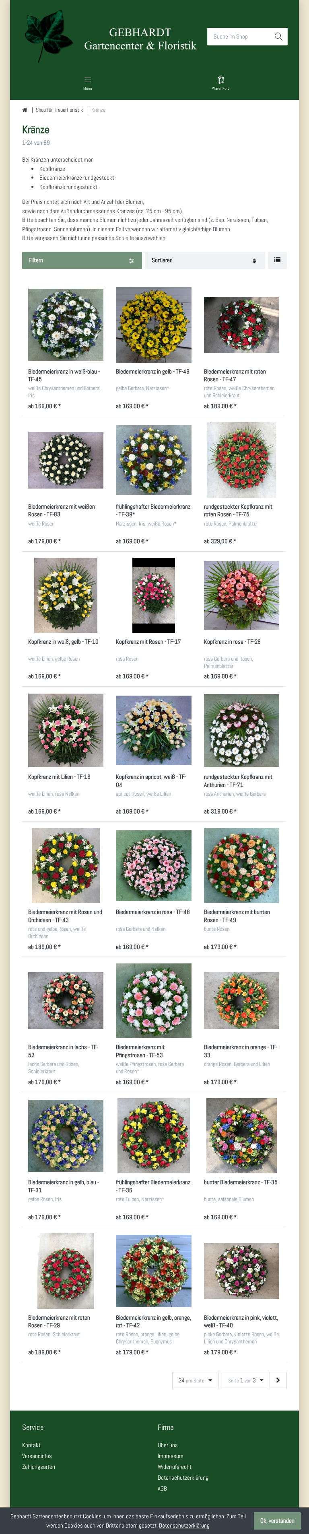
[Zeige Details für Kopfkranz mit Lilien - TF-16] (65, 730)
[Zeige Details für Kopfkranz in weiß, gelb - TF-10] (65, 595)
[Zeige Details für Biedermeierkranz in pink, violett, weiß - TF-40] (241, 1270)
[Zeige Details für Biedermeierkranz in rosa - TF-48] (153, 865)
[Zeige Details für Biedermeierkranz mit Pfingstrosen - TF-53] (153, 1000)
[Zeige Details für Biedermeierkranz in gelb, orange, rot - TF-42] (153, 1270)
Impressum (170, 1456)
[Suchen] (279, 36)
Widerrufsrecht (175, 1466)
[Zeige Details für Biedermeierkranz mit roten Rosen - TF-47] (241, 324)
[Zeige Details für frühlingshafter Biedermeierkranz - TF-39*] (153, 459)
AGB (162, 1488)
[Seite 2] (278, 1380)
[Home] (24, 110)
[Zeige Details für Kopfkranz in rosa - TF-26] (241, 595)
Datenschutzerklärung (183, 1477)
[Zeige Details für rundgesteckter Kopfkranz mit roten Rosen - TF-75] (241, 459)
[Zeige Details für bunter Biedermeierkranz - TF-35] (241, 1135)
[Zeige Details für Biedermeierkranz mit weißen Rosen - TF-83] (65, 459)
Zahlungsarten (38, 1466)
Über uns (168, 1445)
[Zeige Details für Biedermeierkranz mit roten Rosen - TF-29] (65, 1270)
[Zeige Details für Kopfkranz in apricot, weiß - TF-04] (153, 730)
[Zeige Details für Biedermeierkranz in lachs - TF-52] (65, 1000)
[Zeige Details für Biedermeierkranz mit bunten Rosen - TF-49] (241, 865)
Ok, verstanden (277, 1520)
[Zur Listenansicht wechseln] (277, 260)
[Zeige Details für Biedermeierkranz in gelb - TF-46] (153, 324)
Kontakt (31, 1445)
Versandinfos (37, 1456)
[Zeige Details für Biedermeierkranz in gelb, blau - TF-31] (65, 1135)
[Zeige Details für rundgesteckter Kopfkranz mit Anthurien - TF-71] (241, 730)
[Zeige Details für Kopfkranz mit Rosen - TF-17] (153, 595)
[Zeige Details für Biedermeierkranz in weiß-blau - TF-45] (65, 324)
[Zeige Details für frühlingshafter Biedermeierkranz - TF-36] (153, 1135)
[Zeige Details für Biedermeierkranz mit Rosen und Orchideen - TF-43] (65, 865)
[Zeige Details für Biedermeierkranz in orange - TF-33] (241, 1000)
